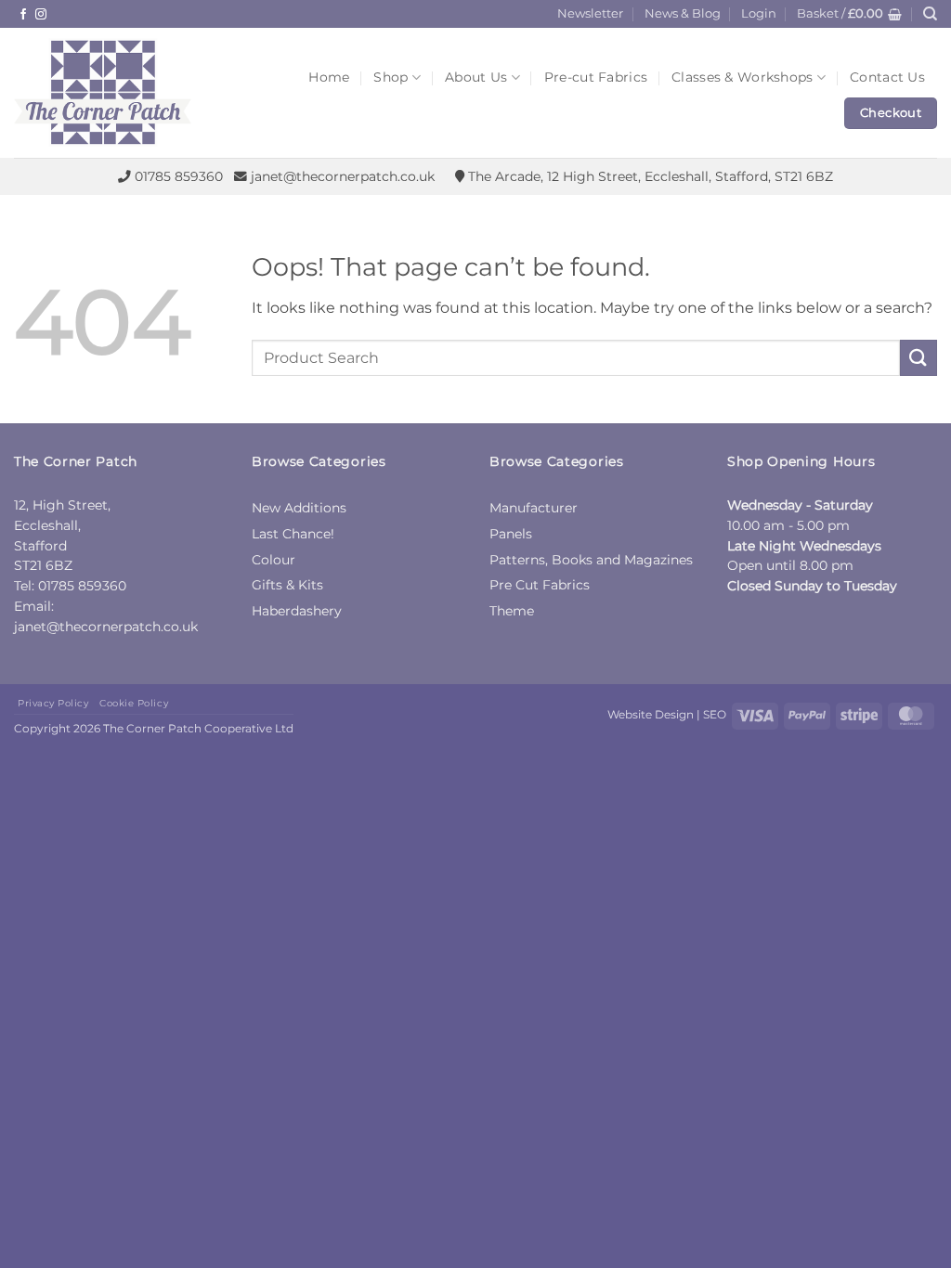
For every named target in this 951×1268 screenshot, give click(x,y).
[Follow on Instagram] (40, 14)
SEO (714, 714)
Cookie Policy (133, 703)
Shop (390, 77)
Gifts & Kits (287, 584)
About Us (476, 77)
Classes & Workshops (742, 77)
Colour (273, 559)
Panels (510, 533)
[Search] (930, 14)
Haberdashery (297, 610)
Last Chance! (293, 533)
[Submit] (918, 358)
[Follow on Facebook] (23, 14)
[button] (758, 14)
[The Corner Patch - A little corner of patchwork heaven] (137, 93)
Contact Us (887, 77)
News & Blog (683, 13)
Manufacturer (533, 507)
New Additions (299, 507)
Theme (511, 610)
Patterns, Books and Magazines (591, 559)
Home (328, 77)
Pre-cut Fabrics (595, 77)
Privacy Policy (53, 703)
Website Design (650, 714)
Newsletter (590, 13)
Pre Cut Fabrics (539, 584)
